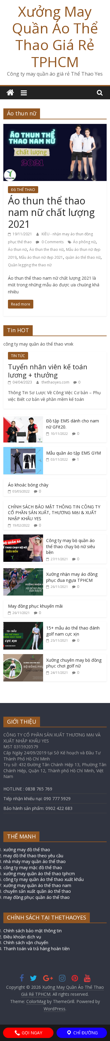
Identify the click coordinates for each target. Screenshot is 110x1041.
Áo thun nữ (17, 249)
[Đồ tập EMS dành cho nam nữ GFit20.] (23, 418)
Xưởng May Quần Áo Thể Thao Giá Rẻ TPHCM (55, 36)
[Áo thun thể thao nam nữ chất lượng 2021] (55, 127)
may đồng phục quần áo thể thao (36, 897)
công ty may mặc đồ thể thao (32, 867)
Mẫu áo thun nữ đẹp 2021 (41, 257)
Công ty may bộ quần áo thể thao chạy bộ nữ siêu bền (70, 546)
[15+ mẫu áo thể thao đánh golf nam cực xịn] (23, 625)
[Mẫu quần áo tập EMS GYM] (23, 450)
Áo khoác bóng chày (28, 485)
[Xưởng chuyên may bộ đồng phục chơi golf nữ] (23, 657)
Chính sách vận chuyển (25, 942)
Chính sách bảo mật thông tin (32, 930)
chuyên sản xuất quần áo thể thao (37, 891)
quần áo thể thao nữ (83, 257)
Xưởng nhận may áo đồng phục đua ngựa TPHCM (71, 577)
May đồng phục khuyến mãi (35, 606)
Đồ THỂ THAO (23, 189)
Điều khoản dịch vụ (22, 937)
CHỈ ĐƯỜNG (85, 1033)
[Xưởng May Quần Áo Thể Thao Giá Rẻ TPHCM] (10, 92)
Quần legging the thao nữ (30, 265)
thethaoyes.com (56, 382)
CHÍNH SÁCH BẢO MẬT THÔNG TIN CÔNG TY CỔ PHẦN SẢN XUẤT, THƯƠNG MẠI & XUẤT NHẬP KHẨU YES (54, 512)
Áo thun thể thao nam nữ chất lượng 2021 (51, 212)
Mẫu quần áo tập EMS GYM (73, 453)
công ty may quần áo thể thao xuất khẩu (43, 879)
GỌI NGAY (31, 1033)
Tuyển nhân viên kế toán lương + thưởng (47, 370)
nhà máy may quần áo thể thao (34, 861)
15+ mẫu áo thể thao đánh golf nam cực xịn (73, 631)
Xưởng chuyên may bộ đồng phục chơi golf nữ (73, 663)
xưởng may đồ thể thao (26, 849)
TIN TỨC (18, 355)
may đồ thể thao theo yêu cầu (33, 855)
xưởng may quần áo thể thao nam (37, 885)
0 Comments (52, 241)
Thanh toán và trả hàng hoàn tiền (36, 948)
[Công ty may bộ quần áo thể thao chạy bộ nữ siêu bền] (23, 538)
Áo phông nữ (84, 241)
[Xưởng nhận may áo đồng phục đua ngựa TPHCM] (23, 571)
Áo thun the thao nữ (46, 249)
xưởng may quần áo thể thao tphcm (39, 873)
